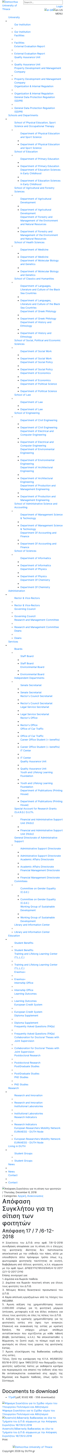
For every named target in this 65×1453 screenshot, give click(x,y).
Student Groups (23, 1153)
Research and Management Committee (36, 619)
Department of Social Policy (36, 362)
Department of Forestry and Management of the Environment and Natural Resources (39, 220)
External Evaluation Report (29, 46)
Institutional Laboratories (28, 1106)
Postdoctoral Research (27, 1055)
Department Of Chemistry (35, 579)
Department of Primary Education (39, 158)
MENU (59, 13)
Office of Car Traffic (32, 728)
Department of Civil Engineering (38, 420)
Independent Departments (29, 677)
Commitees (20, 881)
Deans (17, 630)
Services (13, 641)
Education (14, 935)
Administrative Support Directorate (40, 848)
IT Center (25, 750)
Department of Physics (33, 568)
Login (59, 6)
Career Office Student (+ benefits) (40, 739)
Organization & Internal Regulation (33, 86)
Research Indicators (25, 1117)
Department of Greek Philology (38, 311)
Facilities (19, 35)
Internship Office (23, 982)
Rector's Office (28, 717)
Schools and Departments (23, 115)
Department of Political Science (38, 383)
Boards (18, 648)
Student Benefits (23, 942)
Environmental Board (32, 666)
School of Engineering (27, 412)
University (14, 17)
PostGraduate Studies (26, 1066)
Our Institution (22, 24)
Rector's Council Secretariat (36, 696)
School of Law (22, 394)
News (11, 1164)
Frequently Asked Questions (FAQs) (34, 1026)
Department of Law (31, 402)
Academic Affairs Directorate (37, 859)
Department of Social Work (36, 351)
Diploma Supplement (26, 1015)
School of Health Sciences (29, 242)
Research (13, 1088)
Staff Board (27, 656)
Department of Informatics (35, 558)
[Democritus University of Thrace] (12, 5)
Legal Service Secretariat (34, 706)
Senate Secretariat (31, 685)
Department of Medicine (34, 249)
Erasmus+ (20, 971)
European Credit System (28, 1004)
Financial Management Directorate (40, 870)
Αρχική (22, 1195)
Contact (13, 1175)
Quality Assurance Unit (27, 57)
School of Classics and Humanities (34, 278)
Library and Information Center (32, 924)
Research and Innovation (28, 1095)
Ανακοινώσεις (35, 1195)
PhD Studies (21, 1077)
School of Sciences (25, 550)
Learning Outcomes (25, 993)
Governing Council (25, 608)
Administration (16, 590)
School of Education (26, 151)
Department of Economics (35, 372)
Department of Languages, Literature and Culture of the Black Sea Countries (40, 289)
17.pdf (11, 1397)
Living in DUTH (17, 1146)
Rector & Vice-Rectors (27, 598)
